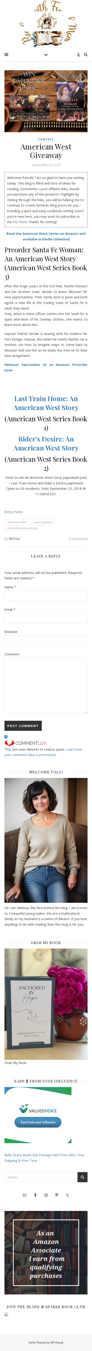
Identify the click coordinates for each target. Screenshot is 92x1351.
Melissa (14, 538)
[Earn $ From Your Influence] (46, 1115)
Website (10, 631)
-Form (17, 512)
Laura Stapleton (43, 522)
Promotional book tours (22, 528)
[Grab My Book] (46, 1004)
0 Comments (78, 538)
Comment (11, 654)
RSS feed (20, 222)
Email (9, 609)
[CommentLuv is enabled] (46, 743)
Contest (46, 139)
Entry (8, 512)
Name (10, 587)
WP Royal (56, 1342)
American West (16, 522)
